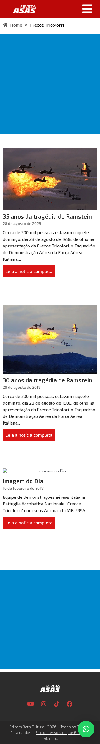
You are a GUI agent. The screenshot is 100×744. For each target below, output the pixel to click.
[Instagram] (43, 704)
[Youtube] (30, 704)
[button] (70, 9)
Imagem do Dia (23, 481)
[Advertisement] (50, 84)
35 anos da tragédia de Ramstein (47, 216)
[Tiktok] (56, 704)
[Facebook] (70, 704)
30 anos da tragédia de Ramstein (47, 380)
